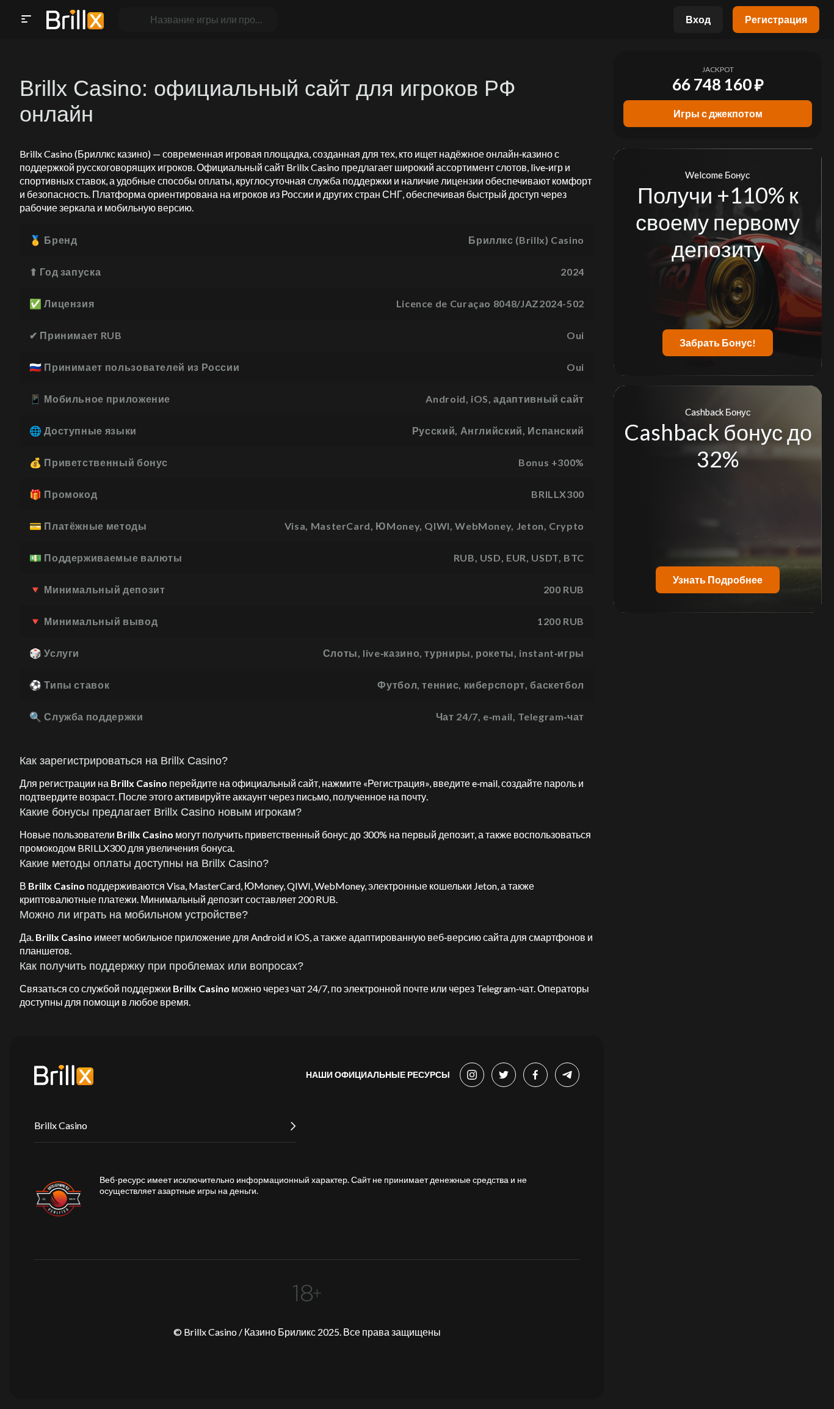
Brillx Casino (60, 1125)
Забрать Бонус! (718, 342)
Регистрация (776, 19)
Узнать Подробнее (718, 579)
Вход (698, 19)
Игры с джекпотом (718, 113)
